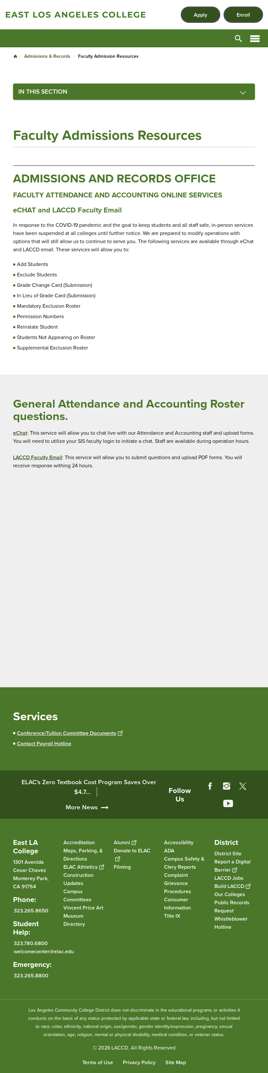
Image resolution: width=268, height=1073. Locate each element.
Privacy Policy (139, 1062)
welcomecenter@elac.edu (44, 951)
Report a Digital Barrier (232, 866)
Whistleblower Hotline (231, 923)
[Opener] (261, 812)
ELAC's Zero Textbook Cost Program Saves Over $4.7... (89, 787)
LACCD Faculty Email (37, 457)
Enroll (243, 15)
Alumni (122, 842)
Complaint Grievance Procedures (177, 883)
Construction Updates (78, 879)
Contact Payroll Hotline (44, 743)
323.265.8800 (31, 975)
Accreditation (79, 842)
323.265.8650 (31, 910)
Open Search (238, 38)
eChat (20, 433)
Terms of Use (97, 1062)
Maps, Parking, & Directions (83, 855)
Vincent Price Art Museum (83, 912)
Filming (122, 867)
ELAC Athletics (80, 867)
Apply (200, 15)
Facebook (210, 786)
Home (15, 56)
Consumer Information (177, 903)
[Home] (75, 15)
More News (82, 807)
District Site (228, 853)
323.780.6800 (31, 943)
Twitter (243, 786)
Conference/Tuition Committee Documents (66, 733)
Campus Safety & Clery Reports (184, 863)
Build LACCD (229, 886)
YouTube (228, 803)
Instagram (226, 786)
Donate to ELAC (132, 850)
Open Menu (255, 38)
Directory (74, 924)
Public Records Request (231, 906)
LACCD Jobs (228, 878)
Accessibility (178, 842)
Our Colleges (229, 894)
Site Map (175, 1062)
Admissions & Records (47, 56)
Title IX (172, 916)
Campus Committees (77, 895)
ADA (169, 850)
